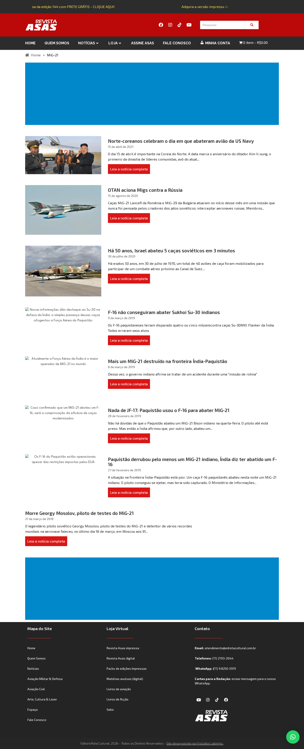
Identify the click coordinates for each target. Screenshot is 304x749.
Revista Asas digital (121, 658)
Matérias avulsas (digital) (125, 679)
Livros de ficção (117, 699)
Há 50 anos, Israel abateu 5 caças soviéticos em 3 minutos (171, 250)
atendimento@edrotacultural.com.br (230, 648)
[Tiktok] (179, 25)
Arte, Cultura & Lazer (42, 699)
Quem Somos (57, 43)
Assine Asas (142, 43)
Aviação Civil (36, 689)
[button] (293, 737)
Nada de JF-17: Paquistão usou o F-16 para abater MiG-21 (168, 410)
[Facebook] (161, 25)
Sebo (110, 709)
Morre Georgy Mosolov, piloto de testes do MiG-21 (79, 513)
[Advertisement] (153, 94)
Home (30, 43)
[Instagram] (170, 25)
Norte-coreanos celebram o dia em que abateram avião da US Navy (181, 140)
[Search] (252, 25)
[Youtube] (189, 25)
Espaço (32, 709)
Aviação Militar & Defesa (45, 679)
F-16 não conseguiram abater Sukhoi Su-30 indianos (164, 312)
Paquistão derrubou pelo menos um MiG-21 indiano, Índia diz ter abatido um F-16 (192, 462)
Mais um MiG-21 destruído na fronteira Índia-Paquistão (167, 361)
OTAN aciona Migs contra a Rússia (145, 189)
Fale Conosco (177, 43)
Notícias (86, 43)
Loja (113, 43)
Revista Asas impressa (123, 648)
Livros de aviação (119, 689)
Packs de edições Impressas (127, 668)
